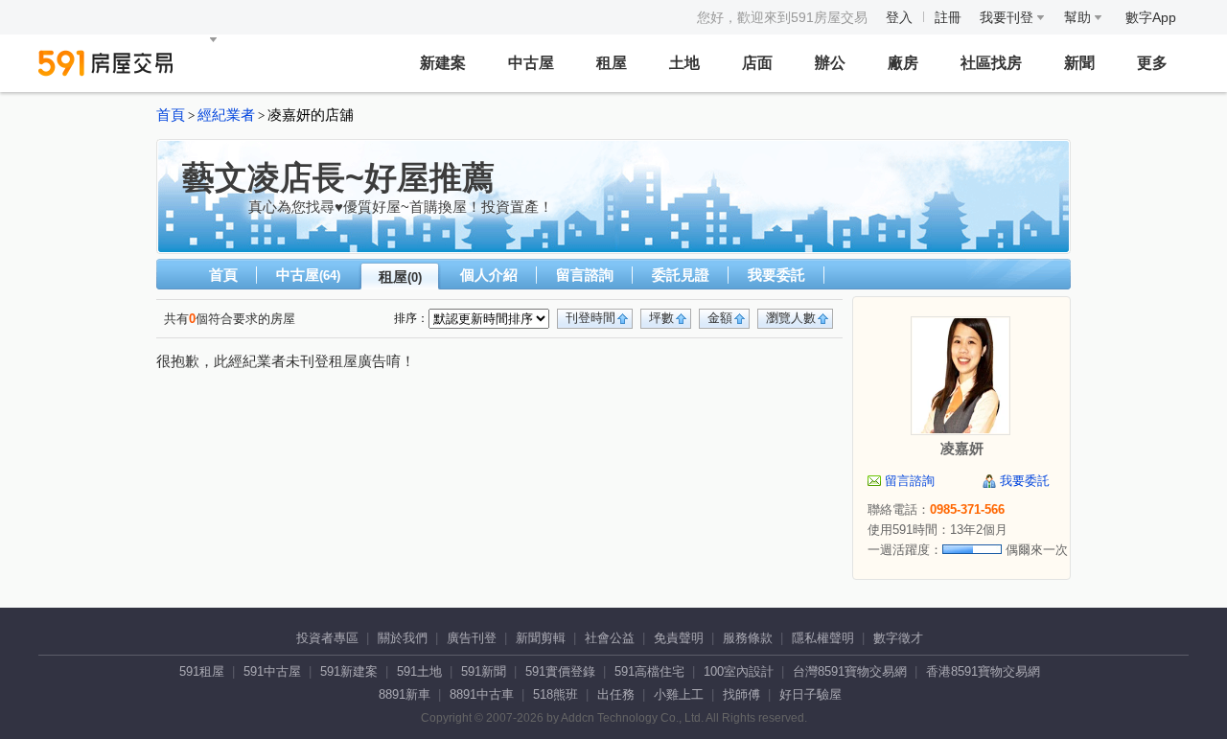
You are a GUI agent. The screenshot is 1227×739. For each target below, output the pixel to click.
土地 (684, 63)
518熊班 (555, 694)
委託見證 (680, 274)
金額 (719, 318)
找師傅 (741, 694)
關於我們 (403, 638)
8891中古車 (482, 694)
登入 (899, 17)
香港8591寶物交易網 (983, 671)
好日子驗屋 (810, 694)
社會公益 (610, 638)
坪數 (661, 318)
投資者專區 (327, 638)
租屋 (611, 63)
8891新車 (404, 694)
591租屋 (201, 671)
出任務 (616, 694)
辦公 (830, 63)
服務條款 (748, 638)
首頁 (170, 115)
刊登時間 (590, 318)
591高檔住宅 (649, 671)
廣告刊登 (472, 638)
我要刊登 (1008, 17)
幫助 (1079, 17)
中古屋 (531, 63)
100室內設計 (739, 671)
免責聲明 (679, 638)
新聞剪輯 (541, 638)
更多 (1152, 63)
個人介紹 (489, 274)
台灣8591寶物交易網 (850, 671)
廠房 (903, 63)
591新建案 (349, 671)
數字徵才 (898, 638)
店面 (757, 63)
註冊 (948, 17)
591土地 (419, 671)
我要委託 (776, 274)
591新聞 (483, 671)
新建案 (443, 63)
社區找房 (991, 63)
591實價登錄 (560, 671)
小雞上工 (679, 694)
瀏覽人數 (791, 318)
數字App (1150, 17)
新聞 (1079, 63)
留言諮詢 (585, 274)
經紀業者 (226, 115)
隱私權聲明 (823, 638)
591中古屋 (272, 671)
